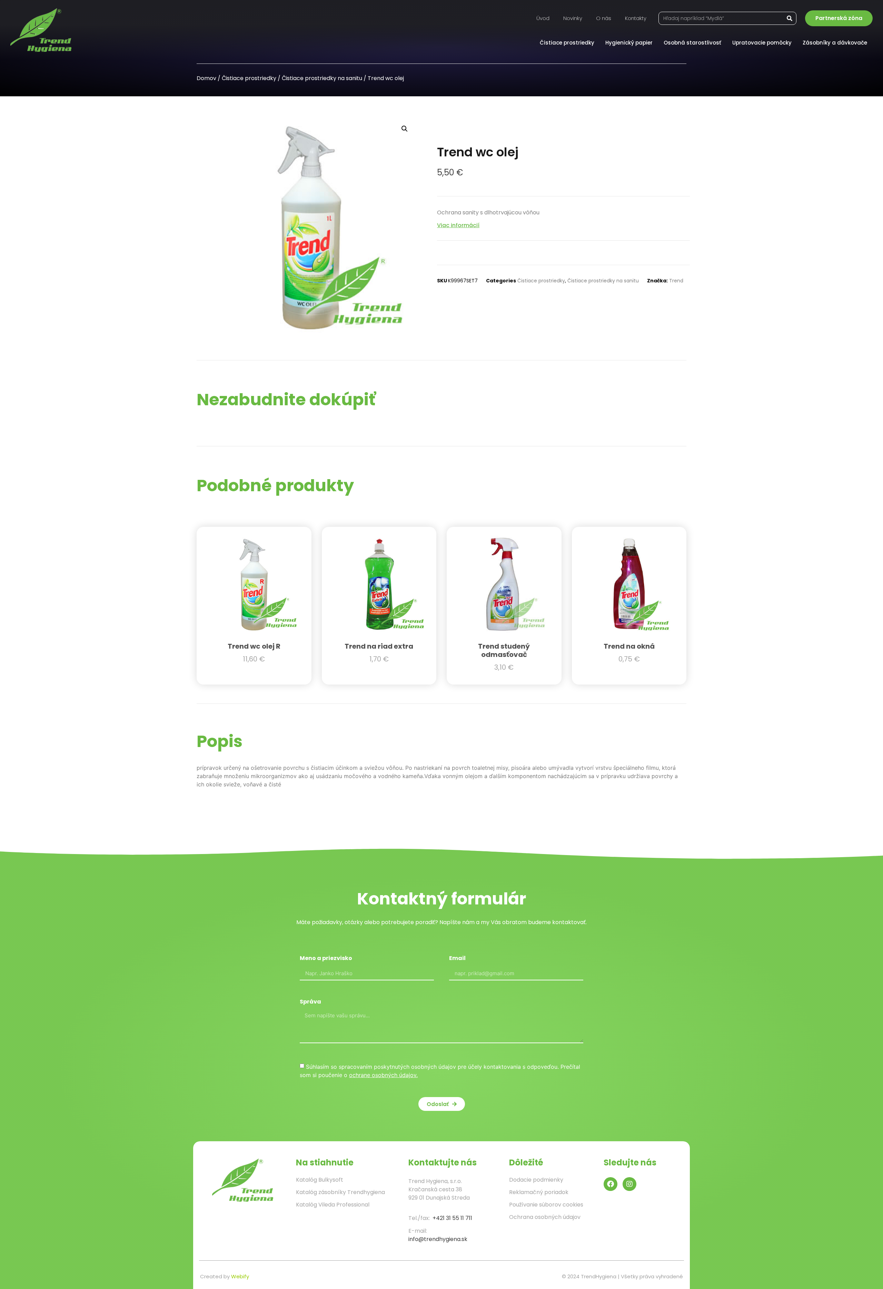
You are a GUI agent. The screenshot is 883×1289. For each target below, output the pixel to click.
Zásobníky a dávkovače (835, 42)
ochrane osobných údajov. (383, 1075)
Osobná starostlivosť (692, 42)
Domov (206, 78)
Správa (310, 1002)
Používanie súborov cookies (546, 1205)
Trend (676, 280)
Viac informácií (458, 225)
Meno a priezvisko (326, 959)
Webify (240, 1276)
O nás (603, 18)
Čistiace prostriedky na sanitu (322, 78)
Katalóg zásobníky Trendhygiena (340, 1192)
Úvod (542, 18)
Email (457, 959)
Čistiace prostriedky (567, 42)
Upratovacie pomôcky (762, 42)
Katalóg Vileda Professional (332, 1205)
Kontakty (635, 18)
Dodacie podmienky (536, 1180)
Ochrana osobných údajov (545, 1217)
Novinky (572, 18)
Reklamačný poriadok (538, 1192)
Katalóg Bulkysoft (319, 1180)
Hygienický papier (629, 42)
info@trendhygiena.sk (437, 1239)
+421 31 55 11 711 (452, 1218)
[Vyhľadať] (789, 18)
